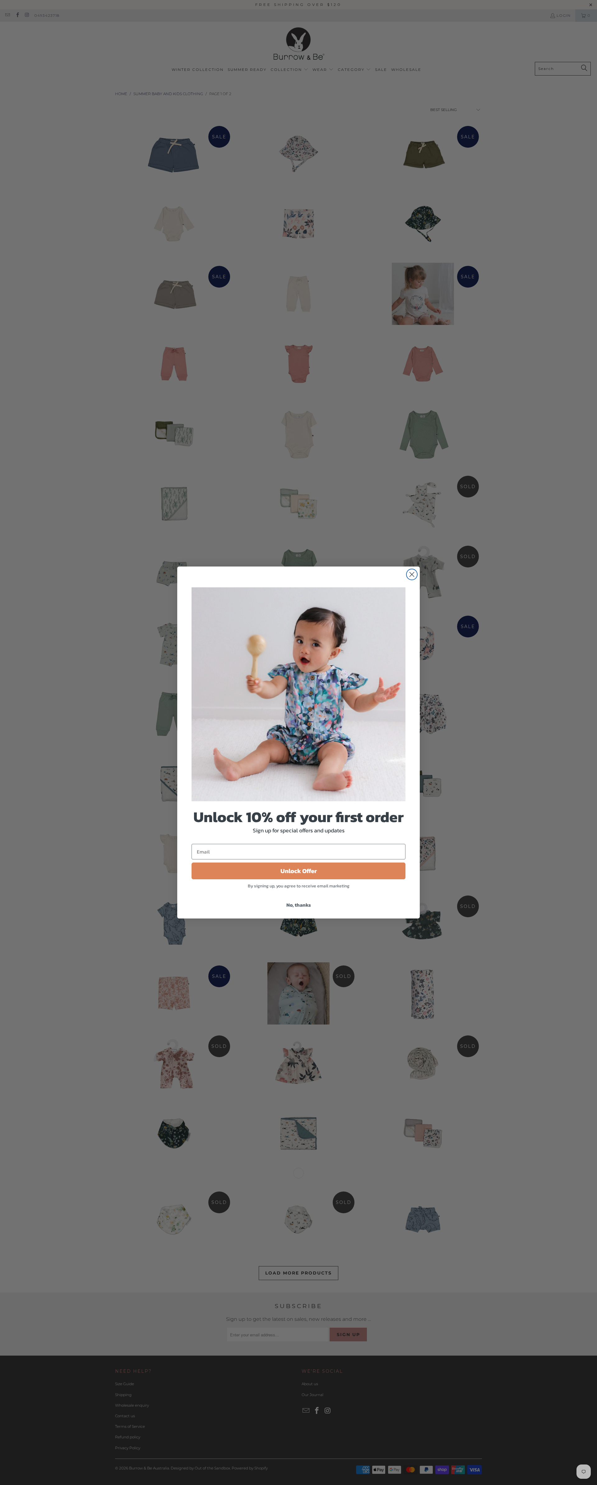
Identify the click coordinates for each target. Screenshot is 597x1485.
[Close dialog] (411, 574)
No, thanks (298, 905)
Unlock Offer (298, 871)
